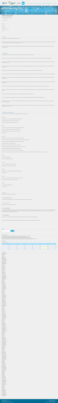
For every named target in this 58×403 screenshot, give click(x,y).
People (32, 3)
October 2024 (3, 262)
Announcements (49, 3)
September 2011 (4, 330)
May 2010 (3, 348)
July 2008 (3, 371)
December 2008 (4, 367)
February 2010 (3, 352)
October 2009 (3, 357)
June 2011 (3, 333)
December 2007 (4, 380)
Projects (35, 3)
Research (39, 3)
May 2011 (3, 334)
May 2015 (3, 292)
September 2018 (4, 278)
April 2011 (3, 335)
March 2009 (3, 363)
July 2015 (3, 290)
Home (28, 3)
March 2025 (3, 257)
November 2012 (4, 316)
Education (44, 3)
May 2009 (3, 361)
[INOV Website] (19, 4)
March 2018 (3, 283)
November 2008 (4, 368)
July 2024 (3, 264)
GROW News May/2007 (7, 15)
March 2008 (3, 376)
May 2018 (3, 281)
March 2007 (3, 389)
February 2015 (3, 295)
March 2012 (3, 323)
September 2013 (4, 305)
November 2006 (4, 394)
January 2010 (3, 353)
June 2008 (3, 372)
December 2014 (4, 296)
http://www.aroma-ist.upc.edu (8, 197)
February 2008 (3, 377)
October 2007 (3, 382)
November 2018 (4, 276)
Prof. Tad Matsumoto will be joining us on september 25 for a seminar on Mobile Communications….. (14, 236)
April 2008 (3, 375)
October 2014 (3, 297)
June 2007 (3, 385)
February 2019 (3, 273)
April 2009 (3, 362)
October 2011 (3, 329)
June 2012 (3, 319)
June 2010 (3, 347)
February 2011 (3, 338)
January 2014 (3, 301)
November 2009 (4, 356)
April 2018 (3, 282)
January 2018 (3, 286)
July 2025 (3, 254)
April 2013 (3, 310)
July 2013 (3, 306)
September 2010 (4, 344)
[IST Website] (5, 4)
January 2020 (3, 268)
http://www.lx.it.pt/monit (7, 208)
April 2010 (3, 349)
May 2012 (3, 320)
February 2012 (3, 324)
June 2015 (3, 291)
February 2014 (3, 300)
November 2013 (4, 302)
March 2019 (3, 272)
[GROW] (23, 4)
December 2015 (4, 287)
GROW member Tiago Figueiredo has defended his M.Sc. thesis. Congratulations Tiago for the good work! (15, 237)
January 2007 (3, 391)
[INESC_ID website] (12, 4)
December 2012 (4, 315)
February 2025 (3, 258)
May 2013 (3, 309)
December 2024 (4, 259)
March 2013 (3, 311)
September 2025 (4, 253)
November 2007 (4, 381)
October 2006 (3, 395)
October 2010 (3, 343)
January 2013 (3, 314)
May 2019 (3, 269)
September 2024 (4, 263)
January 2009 (3, 366)
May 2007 (3, 386)
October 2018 (3, 277)
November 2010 (4, 342)
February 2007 (3, 390)
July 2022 (3, 267)
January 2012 (3, 325)
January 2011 (3, 339)
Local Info (54, 3)
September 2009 (4, 358)
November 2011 (4, 328)
